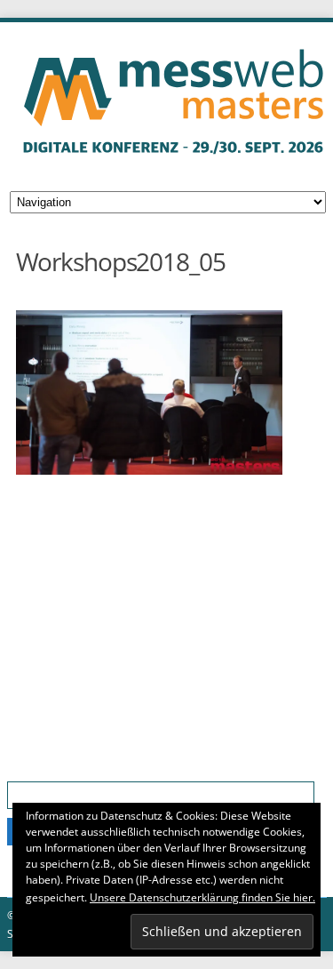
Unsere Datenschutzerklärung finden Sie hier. (202, 897)
